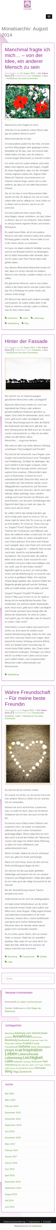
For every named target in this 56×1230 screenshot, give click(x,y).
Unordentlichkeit (22, 1068)
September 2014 (13, 1188)
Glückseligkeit (44, 1047)
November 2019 (13, 1119)
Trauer (41, 1065)
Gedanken (36, 76)
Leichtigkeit (33, 1057)
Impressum (34, 1221)
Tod (36, 1065)
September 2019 (13, 1125)
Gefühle (43, 957)
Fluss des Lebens (13, 1043)
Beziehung (12, 957)
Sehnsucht (37, 1061)
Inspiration (32, 1050)
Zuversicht (25, 1071)
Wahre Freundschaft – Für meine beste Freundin (27, 698)
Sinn (19, 1065)
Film (46, 1040)
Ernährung (34, 1040)
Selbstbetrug (13, 323)
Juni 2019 (9, 1131)
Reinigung (27, 1062)
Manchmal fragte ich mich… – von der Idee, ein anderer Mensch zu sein (27, 58)
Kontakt (47, 1221)
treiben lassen (10, 1068)
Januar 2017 (11, 1156)
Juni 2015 (9, 1169)
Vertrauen (40, 1067)
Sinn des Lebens (28, 1065)
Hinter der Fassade (26, 341)
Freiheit (27, 1043)
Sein (45, 1061)
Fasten (41, 1040)
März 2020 (10, 1100)
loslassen (18, 1061)
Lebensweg (39, 318)
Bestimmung (37, 1037)
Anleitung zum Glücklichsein (30, 1033)
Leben (45, 76)
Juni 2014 (9, 1207)
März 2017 (10, 1144)
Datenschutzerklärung (14, 1221)
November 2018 (13, 1137)
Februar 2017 (11, 1150)
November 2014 (13, 1181)
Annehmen (12, 318)
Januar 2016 (11, 1163)
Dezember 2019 (13, 1112)
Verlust (31, 1068)
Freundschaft (38, 713)
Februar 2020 (11, 1106)
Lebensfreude (28, 1054)
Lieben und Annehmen (31, 1002)
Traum (47, 1065)
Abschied (9, 1033)
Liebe (10, 962)
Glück (33, 1047)
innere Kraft (13, 1050)
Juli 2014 (9, 1200)
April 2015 (10, 1175)
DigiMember (37, 1226)
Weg (26, 323)
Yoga (16, 1071)
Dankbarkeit (23, 1040)
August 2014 (11, 1194)
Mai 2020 (9, 1093)
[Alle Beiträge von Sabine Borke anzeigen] (12, 76)
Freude (35, 1043)
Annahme (8, 1037)
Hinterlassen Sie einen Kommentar (22, 78)
